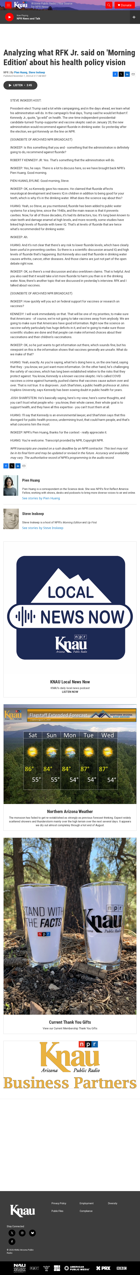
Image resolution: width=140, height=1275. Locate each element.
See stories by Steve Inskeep (42, 528)
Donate (126, 5)
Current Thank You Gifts (70, 1022)
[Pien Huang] (11, 485)
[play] (9, 17)
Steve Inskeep (37, 72)
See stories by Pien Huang (41, 498)
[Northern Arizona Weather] (70, 754)
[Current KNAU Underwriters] (70, 1064)
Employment (87, 1203)
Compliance (86, 1211)
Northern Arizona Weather (70, 811)
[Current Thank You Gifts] (70, 926)
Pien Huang (20, 72)
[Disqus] (70, 1145)
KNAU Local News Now (70, 681)
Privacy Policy (59, 1203)
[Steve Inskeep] (11, 519)
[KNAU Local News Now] (70, 608)
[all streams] (135, 17)
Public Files (57, 1211)
